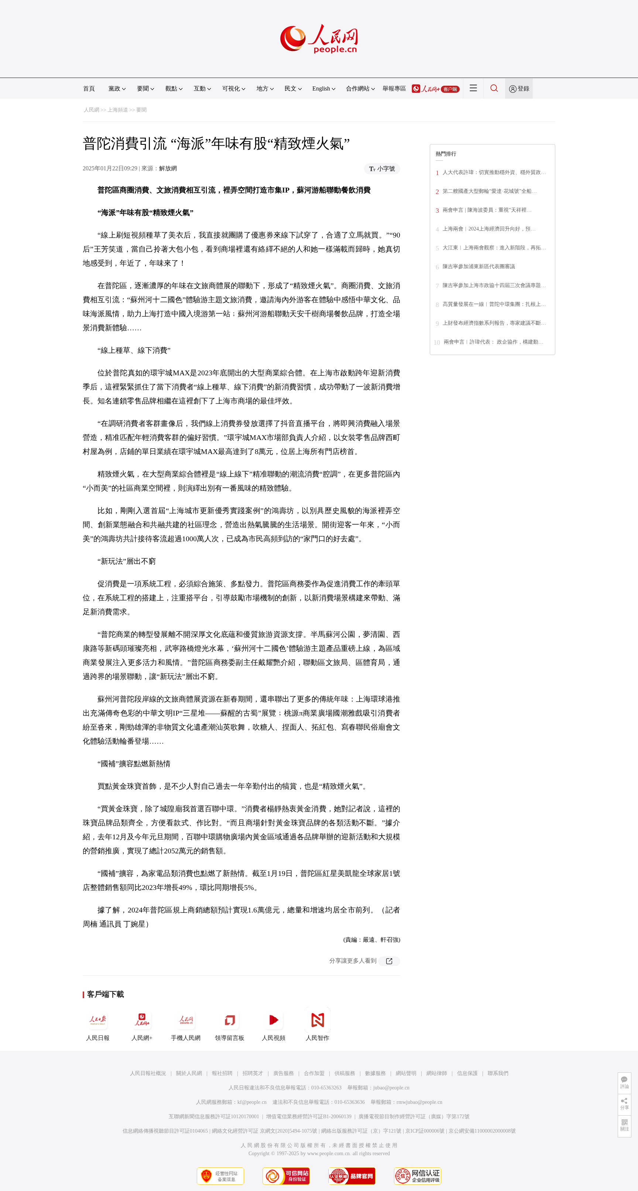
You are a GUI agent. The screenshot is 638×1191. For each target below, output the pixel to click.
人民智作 (317, 1038)
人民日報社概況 (148, 1073)
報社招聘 (222, 1073)
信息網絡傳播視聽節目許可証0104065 (165, 1131)
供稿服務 (345, 1073)
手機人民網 (185, 1038)
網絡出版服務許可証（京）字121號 (361, 1131)
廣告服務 (283, 1073)
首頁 (89, 88)
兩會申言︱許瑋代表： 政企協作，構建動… (493, 342)
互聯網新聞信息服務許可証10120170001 (214, 1116)
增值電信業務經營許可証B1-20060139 (308, 1116)
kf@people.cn (252, 1102)
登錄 (523, 88)
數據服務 (375, 1073)
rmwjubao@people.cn (419, 1102)
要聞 (141, 110)
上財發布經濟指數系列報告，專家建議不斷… (494, 323)
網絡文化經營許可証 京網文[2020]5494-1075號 (264, 1131)
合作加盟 (314, 1073)
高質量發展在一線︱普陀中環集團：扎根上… (494, 304)
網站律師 (436, 1073)
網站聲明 (406, 1073)
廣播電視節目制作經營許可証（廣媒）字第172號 (414, 1116)
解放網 (168, 168)
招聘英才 (253, 1073)
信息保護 (467, 1073)
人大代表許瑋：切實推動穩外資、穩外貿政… (494, 172)
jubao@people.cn (391, 1088)
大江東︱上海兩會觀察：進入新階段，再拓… (494, 247)
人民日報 (98, 1038)
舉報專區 (394, 88)
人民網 (91, 110)
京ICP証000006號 (425, 1131)
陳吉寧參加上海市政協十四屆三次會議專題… (494, 285)
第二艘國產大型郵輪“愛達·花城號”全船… (490, 191)
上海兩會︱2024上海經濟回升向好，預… (489, 229)
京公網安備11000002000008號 (482, 1131)
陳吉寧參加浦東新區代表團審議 (479, 266)
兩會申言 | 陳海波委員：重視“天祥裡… (487, 210)
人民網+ (141, 1038)
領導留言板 (229, 1038)
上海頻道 (117, 110)
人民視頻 (273, 1038)
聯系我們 (498, 1073)
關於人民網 (189, 1073)
